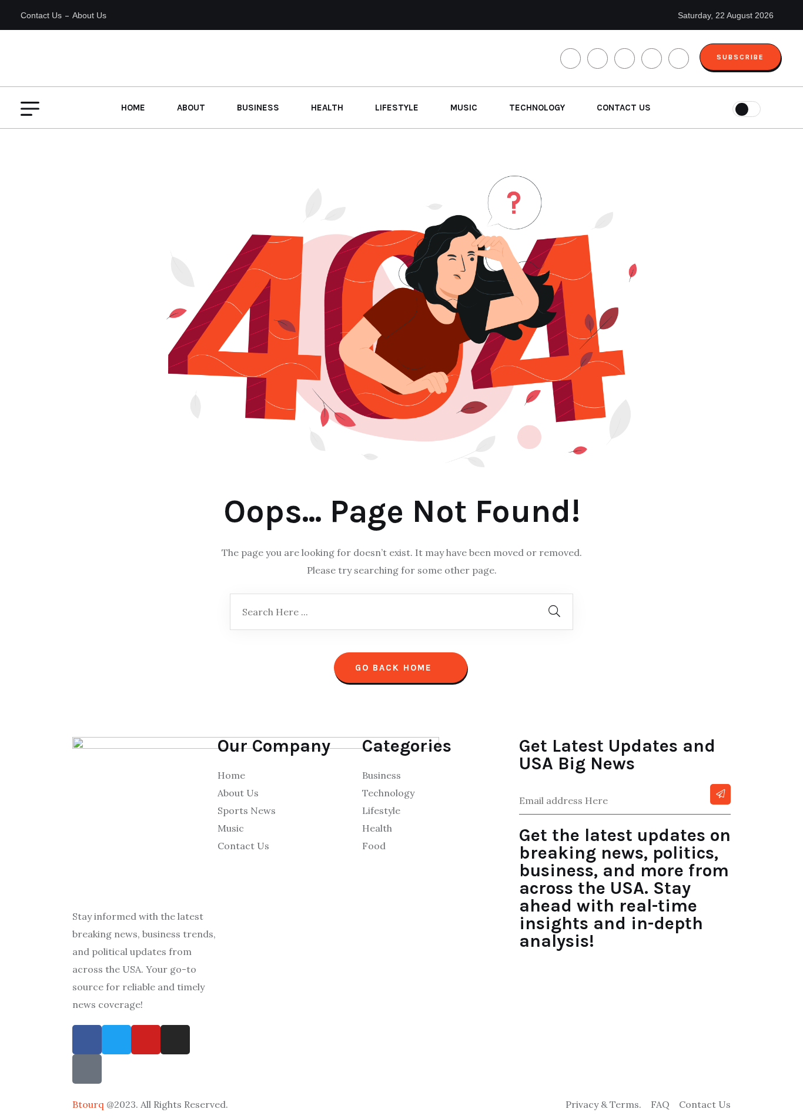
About (191, 107)
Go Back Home (395, 667)
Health (327, 107)
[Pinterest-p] (87, 1069)
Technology (537, 107)
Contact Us (41, 15)
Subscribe (740, 57)
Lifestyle (397, 107)
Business (258, 107)
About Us (89, 15)
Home (133, 107)
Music (463, 107)
